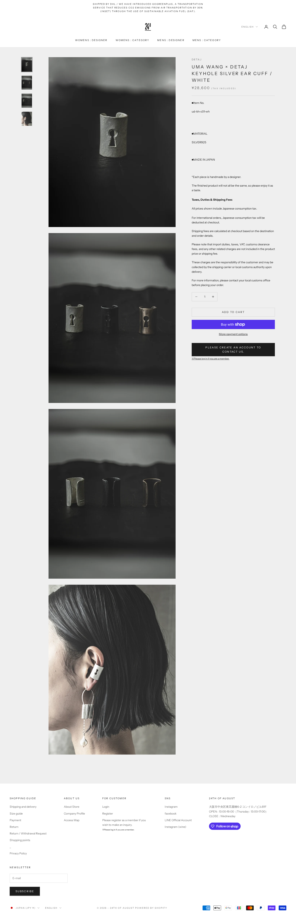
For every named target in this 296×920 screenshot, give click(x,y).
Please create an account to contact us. (233, 349)
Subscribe (25, 891)
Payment (15, 820)
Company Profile (74, 813)
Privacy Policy (18, 853)
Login (105, 806)
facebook (170, 813)
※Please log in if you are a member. (210, 358)
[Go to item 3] (26, 100)
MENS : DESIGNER (170, 40)
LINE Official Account (178, 820)
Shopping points (20, 840)
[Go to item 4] (26, 118)
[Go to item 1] (26, 64)
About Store (71, 806)
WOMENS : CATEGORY (132, 40)
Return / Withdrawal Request (28, 833)
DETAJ (197, 59)
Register (107, 813)
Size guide (16, 813)
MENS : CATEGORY (207, 40)
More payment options (233, 334)
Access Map (71, 820)
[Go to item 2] (26, 82)
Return (14, 827)
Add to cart (233, 312)
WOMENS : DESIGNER (91, 40)
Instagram (171, 806)
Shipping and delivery (23, 806)
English (247, 26)
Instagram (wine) (175, 827)
